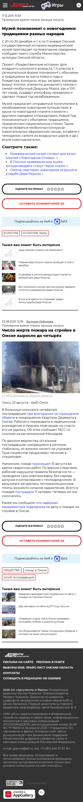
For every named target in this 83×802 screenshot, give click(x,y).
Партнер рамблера (36, 783)
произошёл (41, 464)
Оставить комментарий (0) (41, 203)
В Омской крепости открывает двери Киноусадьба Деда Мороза (41, 301)
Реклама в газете (50, 662)
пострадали (24, 492)
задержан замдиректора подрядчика (30, 505)
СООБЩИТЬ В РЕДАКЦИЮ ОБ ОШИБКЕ (32, 678)
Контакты (11, 673)
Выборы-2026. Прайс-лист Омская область (38, 667)
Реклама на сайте (18, 662)
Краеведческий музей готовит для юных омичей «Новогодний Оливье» (41, 156)
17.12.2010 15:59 (11, 16)
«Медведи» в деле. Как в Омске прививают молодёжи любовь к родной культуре (44, 620)
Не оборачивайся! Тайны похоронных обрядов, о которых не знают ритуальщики (48, 632)
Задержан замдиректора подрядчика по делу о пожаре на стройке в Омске (47, 596)
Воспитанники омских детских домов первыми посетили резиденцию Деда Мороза (47, 288)
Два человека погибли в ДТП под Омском (44, 606)
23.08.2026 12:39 (12, 321)
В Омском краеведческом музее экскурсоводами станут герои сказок (35, 164)
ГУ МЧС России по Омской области (27, 395)
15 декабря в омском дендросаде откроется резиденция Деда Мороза (45, 276)
